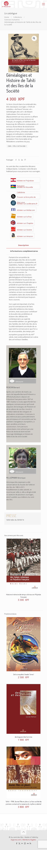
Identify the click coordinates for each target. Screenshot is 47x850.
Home (6, 17)
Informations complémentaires (24, 251)
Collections (17, 17)
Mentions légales (29, 839)
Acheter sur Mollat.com (26, 210)
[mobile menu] (43, 4)
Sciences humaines (12, 19)
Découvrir (19, 381)
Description (23, 245)
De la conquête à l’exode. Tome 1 (23, 674)
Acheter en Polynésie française (25, 181)
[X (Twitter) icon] (19, 843)
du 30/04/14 (15, 520)
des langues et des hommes (23, 737)
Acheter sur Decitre (24, 230)
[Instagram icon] (25, 843)
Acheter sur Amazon (25, 236)
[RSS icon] (30, 843)
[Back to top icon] (23, 832)
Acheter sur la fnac (24, 217)
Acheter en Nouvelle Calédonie (25, 187)
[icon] (28, 843)
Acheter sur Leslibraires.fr (27, 203)
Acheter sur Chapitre (25, 223)
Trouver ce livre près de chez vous (26, 197)
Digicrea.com (16, 839)
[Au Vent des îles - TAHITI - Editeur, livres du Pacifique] (6, 4)
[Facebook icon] (17, 843)
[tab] (23, 245)
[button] (34, 38)
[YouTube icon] (22, 843)
